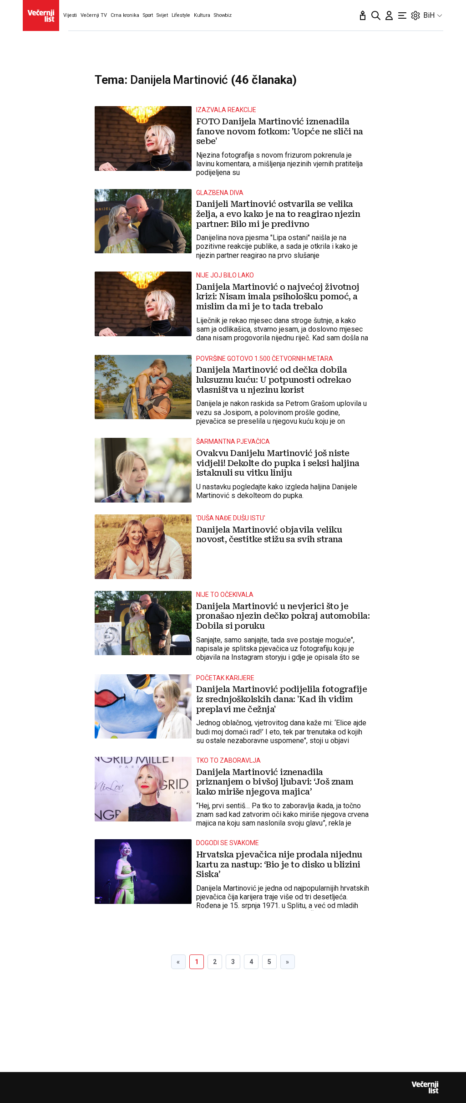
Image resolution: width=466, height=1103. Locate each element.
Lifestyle (181, 15)
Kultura (202, 15)
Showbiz (223, 15)
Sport (148, 15)
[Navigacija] (402, 15)
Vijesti (70, 15)
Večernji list (425, 1087)
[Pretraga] (375, 15)
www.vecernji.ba (41, 15)
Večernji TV (94, 15)
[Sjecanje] (362, 15)
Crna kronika (125, 15)
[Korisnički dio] (389, 15)
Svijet (162, 15)
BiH (429, 15)
